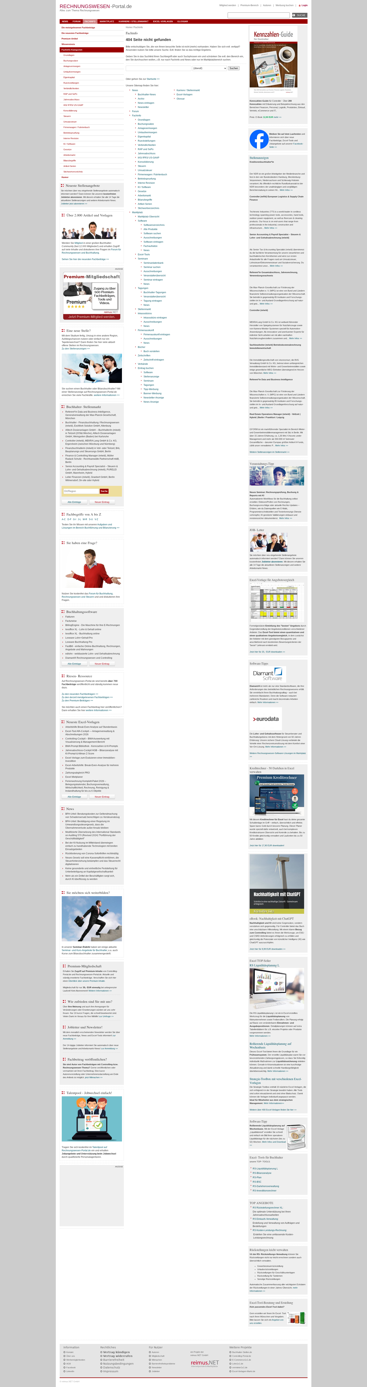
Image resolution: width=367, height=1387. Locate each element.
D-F (69, 519)
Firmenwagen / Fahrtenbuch (152, 174)
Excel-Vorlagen (163, 21)
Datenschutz (111, 1367)
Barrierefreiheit (113, 1359)
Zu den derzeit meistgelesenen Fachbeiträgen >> (87, 697)
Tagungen (143, 288)
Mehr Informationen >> (267, 702)
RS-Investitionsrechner (264, 1190)
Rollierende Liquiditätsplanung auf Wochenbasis (270, 1045)
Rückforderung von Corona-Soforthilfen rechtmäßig (92, 853)
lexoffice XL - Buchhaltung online (82, 633)
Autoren (267, 5)
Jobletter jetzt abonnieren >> (74, 203)
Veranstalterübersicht (155, 275)
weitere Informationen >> (107, 395)
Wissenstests (68, 44)
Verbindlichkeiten (147, 145)
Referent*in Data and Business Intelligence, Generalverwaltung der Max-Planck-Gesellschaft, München (90, 415)
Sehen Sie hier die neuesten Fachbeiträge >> (85, 259)
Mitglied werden (227, 5)
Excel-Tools (144, 254)
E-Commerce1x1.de (241, 1360)
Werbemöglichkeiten (75, 1360)
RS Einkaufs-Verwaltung (265, 1219)
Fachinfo (90, 21)
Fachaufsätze (151, 246)
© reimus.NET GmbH (70, 1381)
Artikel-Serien (145, 204)
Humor (65, 177)
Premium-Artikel (70, 39)
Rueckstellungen (146, 141)
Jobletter (156, 1371)
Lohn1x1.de (237, 1364)
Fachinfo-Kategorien (72, 50)
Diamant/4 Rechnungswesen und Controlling (88, 658)
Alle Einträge (74, 502)
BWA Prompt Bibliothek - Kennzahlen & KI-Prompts (91, 746)
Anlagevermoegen (147, 128)
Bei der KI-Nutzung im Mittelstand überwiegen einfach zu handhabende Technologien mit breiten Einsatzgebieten (91, 846)
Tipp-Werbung (151, 389)
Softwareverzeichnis (154, 225)
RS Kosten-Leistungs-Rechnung (269, 1230)
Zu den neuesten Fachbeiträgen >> (80, 694)
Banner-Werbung (153, 393)
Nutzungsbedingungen (118, 1363)
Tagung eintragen (153, 300)
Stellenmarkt (144, 309)
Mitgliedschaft (158, 1356)
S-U (91, 519)
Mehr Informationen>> (274, 1103)
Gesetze (142, 191)
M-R (85, 519)
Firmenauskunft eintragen (157, 334)
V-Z (97, 519)
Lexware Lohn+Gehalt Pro (79, 637)
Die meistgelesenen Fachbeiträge (78, 27)
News (65, 21)
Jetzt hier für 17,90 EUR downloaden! (267, 845)
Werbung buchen (285, 5)
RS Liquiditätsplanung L (264, 965)
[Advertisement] (92, 1196)
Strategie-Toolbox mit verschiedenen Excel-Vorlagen (276, 1080)
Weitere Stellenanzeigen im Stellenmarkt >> (269, 452)
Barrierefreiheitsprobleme (163, 1364)
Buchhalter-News (147, 94)
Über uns (70, 1356)
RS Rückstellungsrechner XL (268, 1207)
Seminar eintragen (153, 279)
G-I (74, 519)
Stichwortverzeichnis (148, 208)
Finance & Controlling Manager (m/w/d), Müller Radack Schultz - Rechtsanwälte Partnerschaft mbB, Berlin (92, 458)
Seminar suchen (152, 267)
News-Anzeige (151, 402)
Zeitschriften (144, 355)
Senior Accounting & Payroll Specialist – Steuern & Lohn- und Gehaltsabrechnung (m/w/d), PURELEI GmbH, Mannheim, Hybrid (91, 469)
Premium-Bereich (249, 5)
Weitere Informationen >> (100, 991)
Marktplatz (107, 21)
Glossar (182, 21)
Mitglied (79, 243)
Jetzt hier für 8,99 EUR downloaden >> (267, 949)
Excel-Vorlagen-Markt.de (243, 1371)
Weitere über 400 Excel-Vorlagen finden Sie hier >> (273, 1110)
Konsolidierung (146, 162)
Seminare (143, 258)
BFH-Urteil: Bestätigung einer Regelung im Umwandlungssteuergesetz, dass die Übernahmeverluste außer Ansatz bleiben (87, 824)
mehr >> (277, 117)
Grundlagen (144, 119)
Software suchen (152, 233)
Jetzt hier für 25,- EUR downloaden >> (267, 652)
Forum (76, 21)
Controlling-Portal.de (241, 1356)
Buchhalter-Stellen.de (242, 1352)
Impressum (110, 1371)
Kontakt (69, 1352)
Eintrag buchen (146, 368)
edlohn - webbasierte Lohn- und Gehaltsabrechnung (92, 653)
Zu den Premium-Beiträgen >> (77, 700)
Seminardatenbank (153, 263)
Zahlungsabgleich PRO (77, 772)
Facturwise (71, 621)
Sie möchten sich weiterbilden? (88, 892)
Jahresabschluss (146, 153)
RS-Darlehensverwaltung (266, 1186)
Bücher (141, 347)
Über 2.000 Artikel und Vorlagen (89, 215)
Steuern (142, 166)
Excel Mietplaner (74, 777)
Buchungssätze (146, 124)
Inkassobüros (145, 313)
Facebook (71, 1367)
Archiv (141, 98)
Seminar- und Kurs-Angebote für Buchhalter (84, 950)
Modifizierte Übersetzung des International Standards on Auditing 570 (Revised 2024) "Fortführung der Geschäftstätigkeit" (93, 835)
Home (129, 27)
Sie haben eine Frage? (82, 542)
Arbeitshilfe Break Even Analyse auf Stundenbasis (91, 727)
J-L (79, 519)
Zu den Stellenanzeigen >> (76, 348)
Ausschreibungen (153, 237)
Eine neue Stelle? (79, 330)
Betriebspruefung (147, 178)
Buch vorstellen (152, 351)
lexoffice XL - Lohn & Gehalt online (83, 629)
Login (305, 5)
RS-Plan (257, 1177)
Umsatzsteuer (145, 170)
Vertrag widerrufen (117, 1356)
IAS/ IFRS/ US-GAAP (148, 157)
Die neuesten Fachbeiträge (75, 33)
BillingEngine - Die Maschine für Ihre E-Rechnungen (92, 625)
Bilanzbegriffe (145, 199)
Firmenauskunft (146, 330)
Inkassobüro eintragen (155, 317)
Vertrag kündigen (116, 1352)
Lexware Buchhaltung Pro (78, 642)
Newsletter (143, 107)
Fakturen (70, 616)
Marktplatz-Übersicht (148, 216)
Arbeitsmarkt (144, 195)
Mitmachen (157, 1360)
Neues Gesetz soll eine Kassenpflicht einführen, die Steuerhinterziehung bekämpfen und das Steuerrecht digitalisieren (92, 861)
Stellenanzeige (151, 376)
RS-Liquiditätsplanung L (265, 1168)
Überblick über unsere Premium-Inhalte (86, 981)
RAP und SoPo (145, 149)
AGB (68, 1364)
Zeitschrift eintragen (154, 359)
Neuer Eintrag (102, 502)
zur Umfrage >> (106, 1016)
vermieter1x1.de (239, 1367)
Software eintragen (153, 242)
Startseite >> (153, 79)
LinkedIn (70, 1371)
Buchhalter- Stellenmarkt (83, 406)
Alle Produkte (151, 229)
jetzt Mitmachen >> (93, 1077)
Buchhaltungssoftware (81, 611)
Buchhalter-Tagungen (155, 292)
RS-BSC (257, 1182)
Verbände (143, 364)
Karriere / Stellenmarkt (134, 21)
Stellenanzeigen (259, 158)
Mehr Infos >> (286, 190)
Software (142, 220)
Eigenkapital (144, 136)
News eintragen (146, 103)
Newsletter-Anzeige (154, 397)
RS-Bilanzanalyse (262, 1173)
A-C (64, 519)
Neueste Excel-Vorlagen (82, 722)
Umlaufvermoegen (147, 132)
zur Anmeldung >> (109, 1048)
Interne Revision (146, 183)
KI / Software (144, 187)
